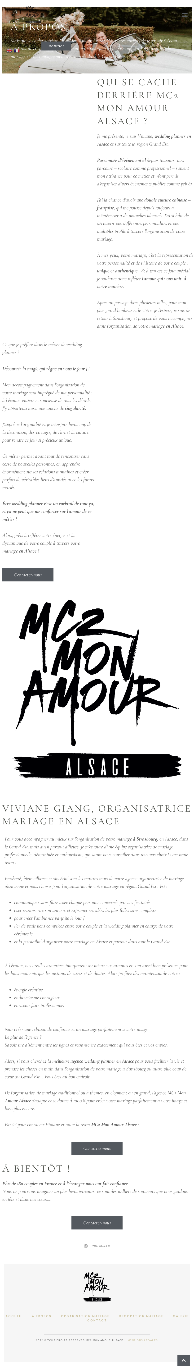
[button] (184, 14)
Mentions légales (143, 1340)
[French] (18, 50)
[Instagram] (33, 46)
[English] (10, 50)
